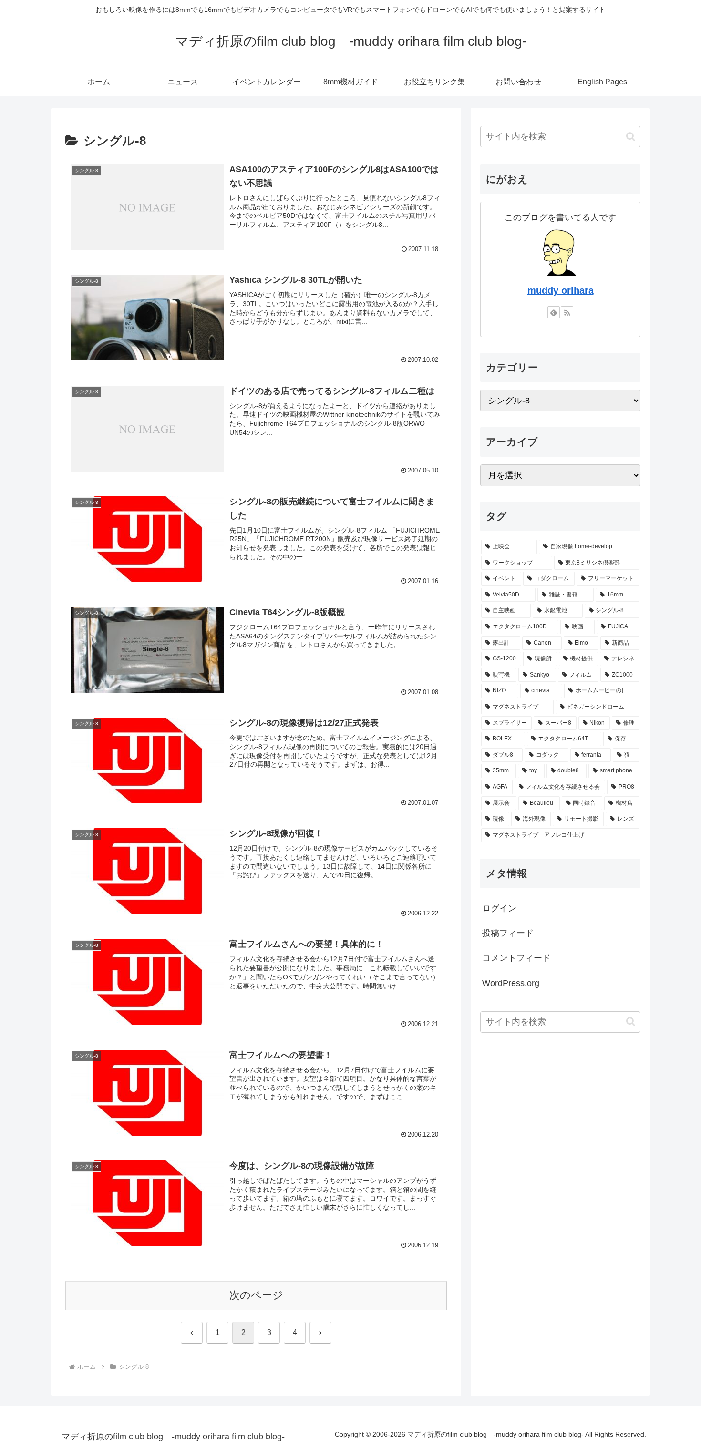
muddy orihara (560, 290)
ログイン (499, 908)
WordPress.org (510, 983)
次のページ (256, 1295)
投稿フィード (508, 933)
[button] (630, 136)
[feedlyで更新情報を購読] (553, 312)
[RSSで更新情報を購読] (567, 312)
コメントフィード (516, 958)
